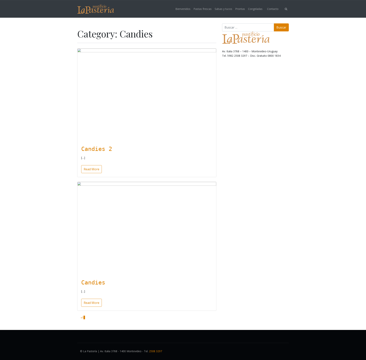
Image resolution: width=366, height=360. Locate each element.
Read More (91, 169)
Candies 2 (96, 149)
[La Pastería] (95, 9)
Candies (93, 282)
